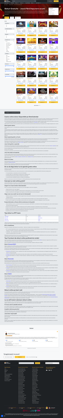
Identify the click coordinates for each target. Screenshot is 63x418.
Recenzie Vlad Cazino (21, 379)
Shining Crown (8, 251)
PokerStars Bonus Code (35, 401)
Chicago (7, 267)
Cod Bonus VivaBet (34, 372)
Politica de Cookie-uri (8, 376)
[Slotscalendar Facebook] (48, 370)
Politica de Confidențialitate (8, 374)
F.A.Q (5, 372)
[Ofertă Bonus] (20, 33)
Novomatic (11, 259)
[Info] (2, 416)
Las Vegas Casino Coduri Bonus (36, 395)
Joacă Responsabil (7, 375)
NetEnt (39, 219)
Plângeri (6, 371)
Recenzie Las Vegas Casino (22, 395)
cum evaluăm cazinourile (51, 295)
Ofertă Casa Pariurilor (35, 380)
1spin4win (7, 46)
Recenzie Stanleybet (21, 391)
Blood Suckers (7, 220)
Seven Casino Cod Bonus (35, 393)
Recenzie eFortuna (20, 375)
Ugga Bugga (6, 216)
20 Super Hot (8, 254)
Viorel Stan (36, 122)
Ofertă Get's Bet (34, 374)
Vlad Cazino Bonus (34, 379)
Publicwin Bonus (34, 383)
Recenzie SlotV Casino (21, 384)
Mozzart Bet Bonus (34, 397)
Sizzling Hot (8, 270)
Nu (6, 26)
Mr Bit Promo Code (34, 384)
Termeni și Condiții (7, 380)
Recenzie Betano (20, 392)
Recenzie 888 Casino (21, 371)
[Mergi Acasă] (7, 1)
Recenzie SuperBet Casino (22, 370)
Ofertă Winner (34, 388)
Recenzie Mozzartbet (21, 396)
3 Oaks (7, 50)
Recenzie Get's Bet (21, 374)
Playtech (39, 216)
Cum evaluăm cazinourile (8, 379)
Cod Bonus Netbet (34, 376)
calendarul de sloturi (12, 162)
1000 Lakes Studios (9, 44)
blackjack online (30, 156)
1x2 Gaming (7, 47)
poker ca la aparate (18, 156)
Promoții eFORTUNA (35, 375)
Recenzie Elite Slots (21, 400)
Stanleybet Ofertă (34, 392)
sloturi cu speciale (53, 145)
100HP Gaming (8, 45)
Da (6, 30)
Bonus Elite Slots (34, 396)
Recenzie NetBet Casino (21, 376)
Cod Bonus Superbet (35, 370)
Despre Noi (6, 370)
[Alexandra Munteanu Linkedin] (57, 331)
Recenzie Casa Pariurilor (21, 380)
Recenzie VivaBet (20, 372)
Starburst (7, 283)
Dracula (7, 286)
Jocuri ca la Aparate (52, 10)
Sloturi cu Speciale (51, 14)
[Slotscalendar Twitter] (50, 370)
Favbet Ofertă (34, 391)
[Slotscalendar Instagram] (51, 370)
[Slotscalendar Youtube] (47, 370)
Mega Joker (6, 219)
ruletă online (24, 156)
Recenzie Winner (20, 387)
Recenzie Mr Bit (20, 383)
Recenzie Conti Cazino (21, 388)
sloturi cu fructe (20, 142)
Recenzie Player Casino (21, 401)
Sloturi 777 (50, 11)
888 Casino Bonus (34, 371)
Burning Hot (8, 255)
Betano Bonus (34, 400)
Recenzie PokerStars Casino (22, 397)
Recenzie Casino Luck (21, 393)
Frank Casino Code (34, 387)
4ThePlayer (7, 51)
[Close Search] (35, 1)
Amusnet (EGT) (12, 244)
